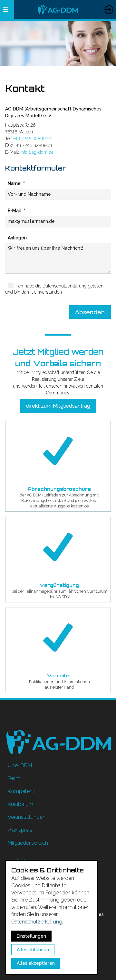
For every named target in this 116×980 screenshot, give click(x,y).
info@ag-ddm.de (36, 152)
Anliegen (17, 237)
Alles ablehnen (33, 949)
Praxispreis (20, 830)
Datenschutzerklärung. (37, 922)
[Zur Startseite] (57, 10)
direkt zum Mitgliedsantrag (58, 406)
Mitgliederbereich (109, 4)
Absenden (90, 312)
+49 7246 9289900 (32, 138)
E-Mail (15, 210)
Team (14, 778)
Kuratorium (20, 804)
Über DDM (20, 765)
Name (15, 183)
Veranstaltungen (26, 817)
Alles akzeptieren (36, 963)
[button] (6, 10)
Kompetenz (21, 791)
